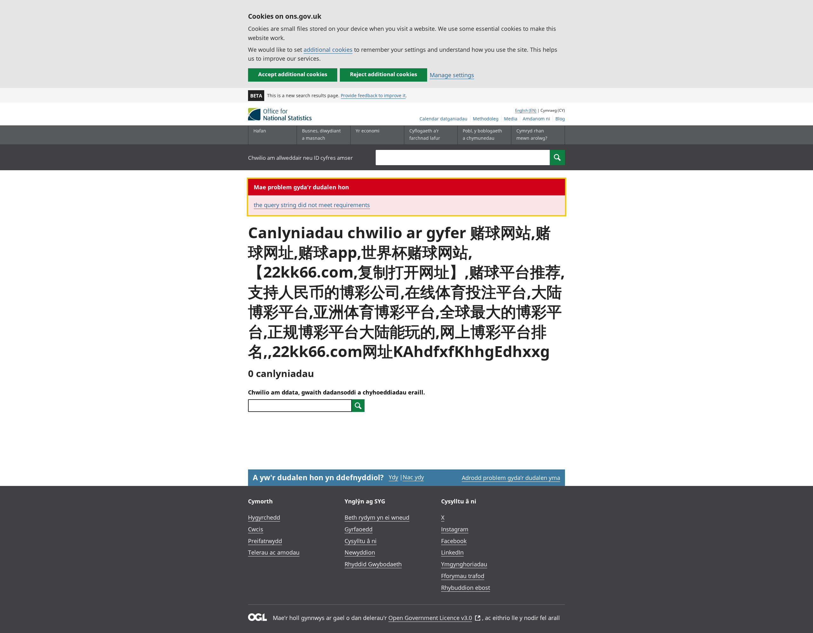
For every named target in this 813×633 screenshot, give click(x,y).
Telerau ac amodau (273, 552)
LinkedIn (452, 552)
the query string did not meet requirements (312, 205)
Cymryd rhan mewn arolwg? (531, 134)
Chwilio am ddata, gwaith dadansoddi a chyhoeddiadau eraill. (336, 392)
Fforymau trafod (462, 576)
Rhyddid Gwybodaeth (373, 564)
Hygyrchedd (264, 517)
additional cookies (328, 49)
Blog (560, 119)
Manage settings (452, 75)
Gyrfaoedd (359, 529)
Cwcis (255, 529)
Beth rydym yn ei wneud (377, 517)
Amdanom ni (536, 119)
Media (510, 119)
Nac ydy (413, 477)
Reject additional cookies (383, 74)
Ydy (393, 477)
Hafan (259, 131)
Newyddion (360, 552)
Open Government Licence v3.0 (430, 618)
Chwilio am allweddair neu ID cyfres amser (300, 157)
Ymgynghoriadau (464, 564)
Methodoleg (486, 119)
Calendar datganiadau (443, 119)
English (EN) (525, 110)
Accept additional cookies (292, 74)
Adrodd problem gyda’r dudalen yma (511, 477)
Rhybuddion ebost (465, 587)
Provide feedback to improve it (373, 95)
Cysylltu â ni (361, 541)
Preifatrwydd (265, 541)
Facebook (454, 541)
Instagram (454, 529)
